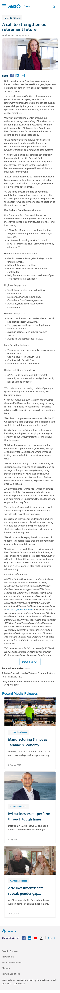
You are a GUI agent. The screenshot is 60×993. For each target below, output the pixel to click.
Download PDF (30, 661)
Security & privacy (10, 951)
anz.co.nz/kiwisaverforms (20, 609)
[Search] (54, 7)
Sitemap (6, 968)
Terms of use (8, 956)
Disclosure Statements (12, 962)
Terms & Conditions (11, 973)
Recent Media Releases (20, 693)
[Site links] (15, 931)
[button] (4, 6)
